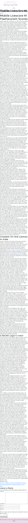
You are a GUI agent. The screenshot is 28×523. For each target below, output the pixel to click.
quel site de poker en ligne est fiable (15, 249)
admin (1, 13)
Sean (14, 521)
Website (2, 508)
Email (1, 507)
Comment (2, 503)
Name (1, 505)
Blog (6, 481)
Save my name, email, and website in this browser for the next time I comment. (14, 512)
